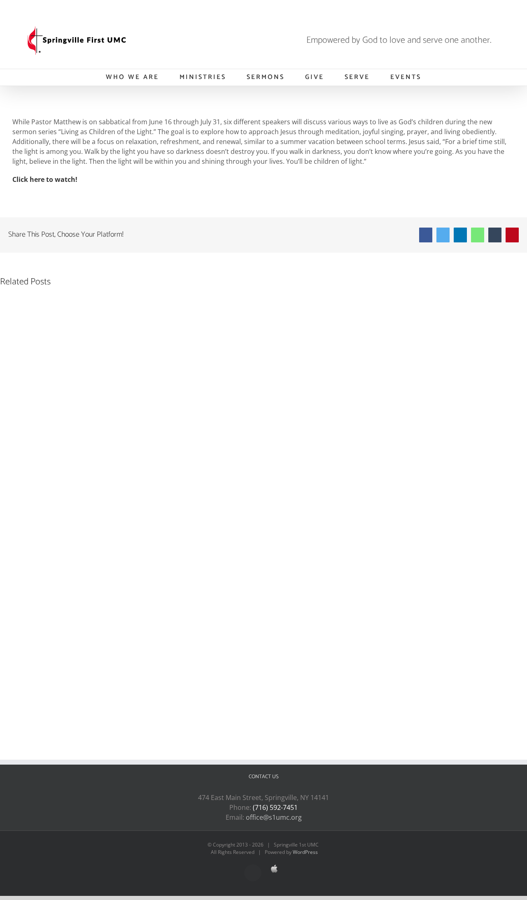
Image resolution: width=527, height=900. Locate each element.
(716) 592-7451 (275, 807)
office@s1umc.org (274, 817)
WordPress (305, 852)
